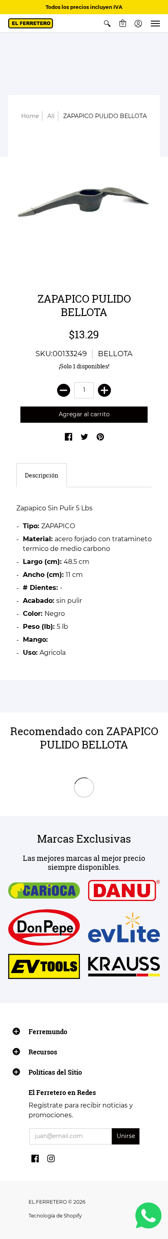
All (51, 116)
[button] (107, 23)
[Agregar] (104, 390)
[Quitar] (63, 390)
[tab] (41, 475)
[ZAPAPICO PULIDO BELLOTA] (84, 204)
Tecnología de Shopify (55, 1216)
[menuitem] (107, 23)
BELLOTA (115, 353)
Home (30, 116)
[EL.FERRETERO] (30, 23)
